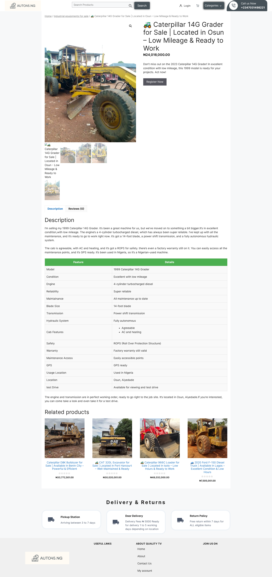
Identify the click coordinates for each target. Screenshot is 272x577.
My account (144, 570)
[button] (130, 26)
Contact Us (144, 563)
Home (48, 16)
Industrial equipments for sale (71, 16)
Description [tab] (55, 208)
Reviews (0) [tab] (76, 208)
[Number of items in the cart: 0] (197, 5)
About (141, 556)
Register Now (154, 81)
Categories (211, 5)
